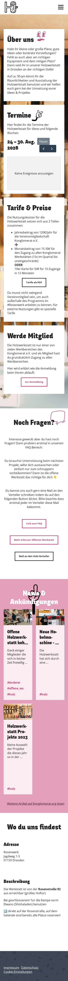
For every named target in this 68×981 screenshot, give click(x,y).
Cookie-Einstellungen (18, 972)
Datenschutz (29, 968)
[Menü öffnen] (60, 7)
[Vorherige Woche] (43, 148)
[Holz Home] (28, 7)
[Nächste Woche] (52, 148)
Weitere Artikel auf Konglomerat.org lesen (35, 804)
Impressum (11, 968)
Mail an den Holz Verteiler (34, 556)
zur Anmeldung (34, 381)
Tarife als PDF (34, 282)
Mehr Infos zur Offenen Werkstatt (34, 539)
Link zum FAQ (34, 523)
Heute (43, 141)
